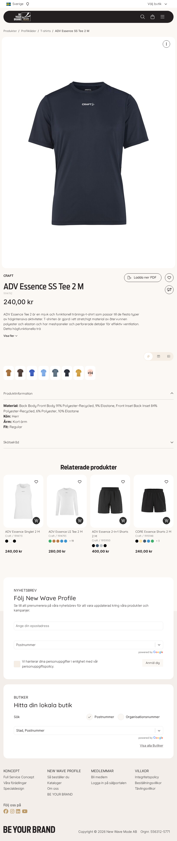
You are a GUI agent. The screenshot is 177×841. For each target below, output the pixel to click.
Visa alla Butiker (151, 745)
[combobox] (16, 645)
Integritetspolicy (147, 777)
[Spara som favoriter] (169, 277)
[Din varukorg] (153, 17)
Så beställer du (58, 777)
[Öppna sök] (143, 17)
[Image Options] (166, 44)
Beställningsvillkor (148, 783)
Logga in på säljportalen (108, 783)
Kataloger (54, 783)
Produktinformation (18, 393)
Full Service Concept (18, 777)
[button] (88, 152)
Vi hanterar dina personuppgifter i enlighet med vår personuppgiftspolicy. (60, 663)
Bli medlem (99, 777)
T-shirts (45, 31)
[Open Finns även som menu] (169, 289)
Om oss (53, 788)
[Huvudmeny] (162, 17)
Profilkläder (28, 31)
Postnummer (104, 717)
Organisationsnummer (143, 717)
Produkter (10, 31)
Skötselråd (11, 442)
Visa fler (8, 335)
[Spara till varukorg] (36, 520)
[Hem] (22, 17)
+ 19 (71, 540)
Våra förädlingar (15, 783)
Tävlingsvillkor (145, 788)
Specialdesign (13, 788)
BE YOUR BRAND (60, 794)
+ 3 (158, 540)
